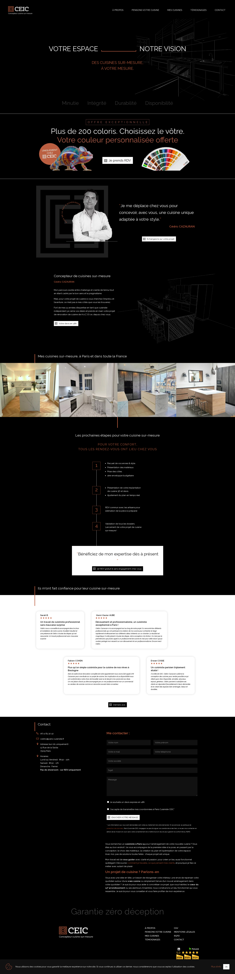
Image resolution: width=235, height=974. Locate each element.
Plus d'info (216, 966)
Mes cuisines (152, 936)
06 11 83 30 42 (47, 733)
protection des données (115, 828)
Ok (226, 967)
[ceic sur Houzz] (194, 949)
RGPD (177, 936)
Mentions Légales (184, 932)
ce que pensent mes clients (161, 863)
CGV (176, 928)
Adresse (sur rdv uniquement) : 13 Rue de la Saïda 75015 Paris (54, 747)
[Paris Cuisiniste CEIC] (20, 10)
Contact (179, 939)
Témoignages (152, 939)
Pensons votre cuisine (158, 932)
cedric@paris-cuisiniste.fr (52, 739)
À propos (150, 928)
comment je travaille (137, 863)
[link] (117, 143)
